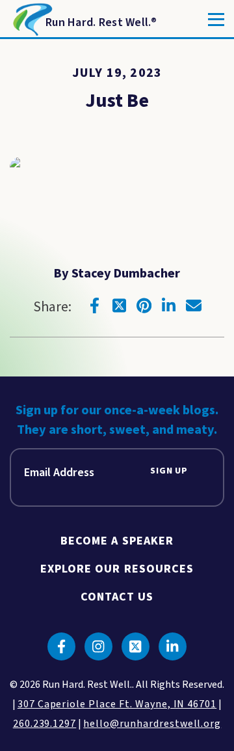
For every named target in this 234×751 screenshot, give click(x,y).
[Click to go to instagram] (98, 646)
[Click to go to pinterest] (144, 305)
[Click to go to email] (194, 305)
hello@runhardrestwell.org (152, 723)
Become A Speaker (117, 541)
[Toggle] (216, 19)
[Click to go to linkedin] (169, 305)
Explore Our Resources (117, 569)
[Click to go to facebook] (95, 305)
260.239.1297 (45, 723)
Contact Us (117, 597)
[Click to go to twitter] (119, 305)
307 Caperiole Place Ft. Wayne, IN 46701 (117, 704)
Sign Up (169, 471)
